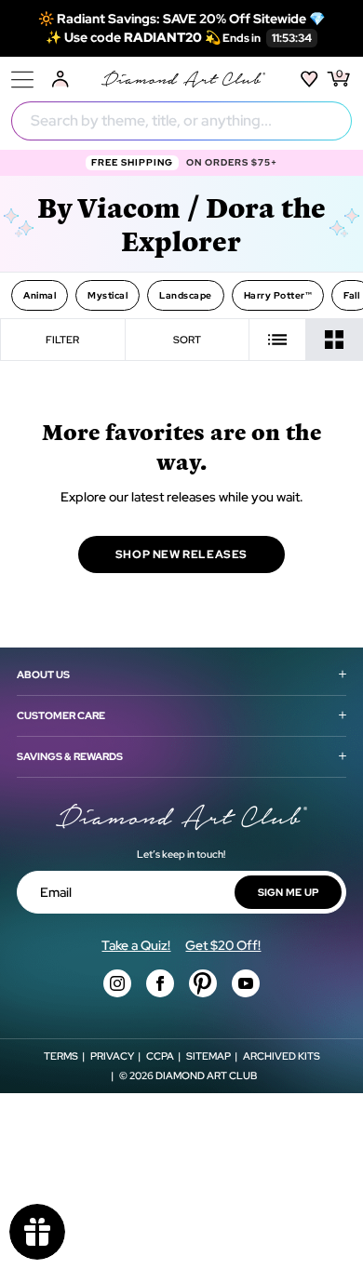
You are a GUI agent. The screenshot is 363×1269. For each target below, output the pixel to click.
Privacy (112, 1055)
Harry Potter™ (278, 295)
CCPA (160, 1055)
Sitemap (208, 1055)
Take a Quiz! (135, 945)
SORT (187, 339)
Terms (61, 1055)
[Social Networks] (117, 983)
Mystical (107, 295)
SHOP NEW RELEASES (181, 554)
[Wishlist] (309, 79)
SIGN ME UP (288, 892)
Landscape (185, 295)
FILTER (62, 339)
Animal (39, 295)
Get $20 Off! (223, 945)
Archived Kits (281, 1055)
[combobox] (181, 120)
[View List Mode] (277, 339)
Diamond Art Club (206, 1075)
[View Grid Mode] (334, 339)
